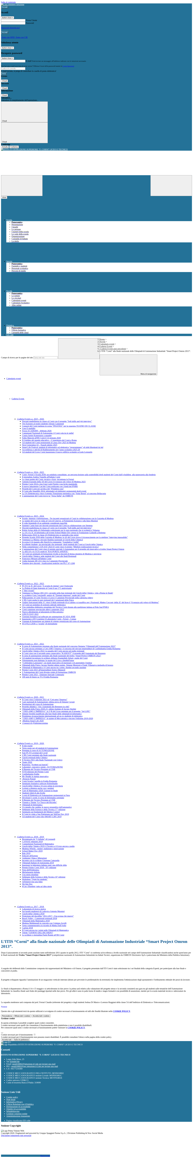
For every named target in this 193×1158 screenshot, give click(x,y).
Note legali (10, 1099)
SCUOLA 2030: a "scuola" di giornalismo (39, 624)
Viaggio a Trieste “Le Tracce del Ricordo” (39, 802)
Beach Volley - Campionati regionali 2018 (39, 918)
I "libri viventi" (28, 590)
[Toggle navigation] (22, 185)
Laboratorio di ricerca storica (34, 909)
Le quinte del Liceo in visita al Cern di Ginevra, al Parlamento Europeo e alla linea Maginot (60, 521)
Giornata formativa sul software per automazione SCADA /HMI (48, 616)
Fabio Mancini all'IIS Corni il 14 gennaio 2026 (41, 438)
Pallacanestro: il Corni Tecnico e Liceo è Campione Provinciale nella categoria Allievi (57, 598)
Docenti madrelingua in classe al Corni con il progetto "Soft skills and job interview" (57, 421)
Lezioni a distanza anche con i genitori (38, 788)
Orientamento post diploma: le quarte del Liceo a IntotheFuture (48, 660)
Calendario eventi (107, 344)
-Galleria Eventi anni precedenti (113, 349)
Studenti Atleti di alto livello (33, 793)
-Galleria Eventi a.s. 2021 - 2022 (30, 644)
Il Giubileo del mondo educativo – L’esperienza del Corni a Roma (49, 440)
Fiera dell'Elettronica (30, 870)
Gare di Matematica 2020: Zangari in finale (40, 790)
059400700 (14, 1061)
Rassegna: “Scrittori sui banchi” (35, 765)
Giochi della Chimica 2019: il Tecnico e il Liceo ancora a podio (48, 846)
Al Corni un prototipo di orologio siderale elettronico (44, 605)
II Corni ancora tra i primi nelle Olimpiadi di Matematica (45, 930)
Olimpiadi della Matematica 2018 (36, 921)
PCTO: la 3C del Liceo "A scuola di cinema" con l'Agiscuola (47, 586)
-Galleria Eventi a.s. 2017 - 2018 (30, 907)
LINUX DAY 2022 (30, 614)
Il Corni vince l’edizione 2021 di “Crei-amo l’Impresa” (44, 699)
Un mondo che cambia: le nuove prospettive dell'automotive (47, 807)
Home (102, 339)
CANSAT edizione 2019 (32, 841)
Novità (102, 342)
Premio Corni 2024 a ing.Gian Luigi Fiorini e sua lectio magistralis (49, 484)
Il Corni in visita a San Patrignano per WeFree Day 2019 (45, 814)
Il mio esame (27, 746)
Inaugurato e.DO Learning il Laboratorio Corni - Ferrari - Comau (49, 619)
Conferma (14, 147)
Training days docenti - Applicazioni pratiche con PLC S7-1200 (48, 563)
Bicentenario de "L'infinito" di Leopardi (38, 839)
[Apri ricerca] (171, 185)
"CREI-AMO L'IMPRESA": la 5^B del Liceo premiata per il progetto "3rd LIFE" (56, 711)
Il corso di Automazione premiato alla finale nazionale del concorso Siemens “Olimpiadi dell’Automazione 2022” (69, 646)
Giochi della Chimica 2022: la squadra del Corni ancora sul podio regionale (53, 651)
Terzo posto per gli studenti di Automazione (40, 748)
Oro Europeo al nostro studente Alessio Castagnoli (43, 424)
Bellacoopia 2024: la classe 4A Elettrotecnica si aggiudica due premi (50, 535)
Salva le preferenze (21, 1040)
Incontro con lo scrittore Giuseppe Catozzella (40, 860)
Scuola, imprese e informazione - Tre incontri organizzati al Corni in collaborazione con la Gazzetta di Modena (68, 518)
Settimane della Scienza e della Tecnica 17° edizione (43, 809)
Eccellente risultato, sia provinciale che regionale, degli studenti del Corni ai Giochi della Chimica (62, 544)
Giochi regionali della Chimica (34, 757)
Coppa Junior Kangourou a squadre (37, 435)
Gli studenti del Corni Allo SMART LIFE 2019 (41, 816)
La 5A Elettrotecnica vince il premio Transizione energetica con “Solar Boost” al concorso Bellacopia (64, 493)
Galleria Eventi (106, 346)
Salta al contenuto (8, 2)
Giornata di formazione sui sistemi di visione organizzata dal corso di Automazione (56, 621)
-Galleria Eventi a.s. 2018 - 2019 (30, 837)
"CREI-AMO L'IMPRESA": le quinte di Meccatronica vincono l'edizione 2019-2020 (57, 718)
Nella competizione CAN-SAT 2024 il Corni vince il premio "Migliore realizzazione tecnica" (60, 547)
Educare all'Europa (30, 856)
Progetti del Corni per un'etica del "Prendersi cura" (43, 489)
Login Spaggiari (68, 66)
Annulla (5, 147)
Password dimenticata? (10, 28)
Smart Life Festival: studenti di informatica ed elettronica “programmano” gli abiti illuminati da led (62, 447)
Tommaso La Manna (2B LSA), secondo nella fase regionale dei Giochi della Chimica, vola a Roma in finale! (67, 593)
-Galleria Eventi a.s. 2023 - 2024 (30, 516)
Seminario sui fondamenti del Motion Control (41, 812)
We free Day (27, 884)
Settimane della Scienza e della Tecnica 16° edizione (43, 877)
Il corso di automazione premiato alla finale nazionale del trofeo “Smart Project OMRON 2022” (61, 656)
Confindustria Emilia (30, 774)
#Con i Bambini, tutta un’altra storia (37, 886)
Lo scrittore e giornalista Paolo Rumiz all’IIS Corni (43, 935)
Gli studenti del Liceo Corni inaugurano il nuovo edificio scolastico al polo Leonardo (57, 452)
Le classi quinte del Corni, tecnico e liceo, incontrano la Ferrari (48, 479)
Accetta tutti (41, 1016)
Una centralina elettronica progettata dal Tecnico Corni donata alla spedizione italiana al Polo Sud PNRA (65, 607)
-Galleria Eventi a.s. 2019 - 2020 (30, 743)
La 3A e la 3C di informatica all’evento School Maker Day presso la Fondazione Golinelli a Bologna (63, 532)
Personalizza (7, 1016)
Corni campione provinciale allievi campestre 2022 (43, 609)
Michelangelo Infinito (31, 872)
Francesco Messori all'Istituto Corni (36, 558)
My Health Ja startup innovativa (35, 776)
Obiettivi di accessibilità (16, 1109)
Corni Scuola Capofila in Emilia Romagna (39, 781)
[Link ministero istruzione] (12, 4)
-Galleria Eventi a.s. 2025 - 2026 (30, 419)
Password (30, 23)
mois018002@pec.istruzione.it (34, 1066)
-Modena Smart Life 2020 (33, 721)
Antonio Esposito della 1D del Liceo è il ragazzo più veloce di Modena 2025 (54, 482)
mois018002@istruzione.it (33, 1064)
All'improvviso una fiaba (32, 882)
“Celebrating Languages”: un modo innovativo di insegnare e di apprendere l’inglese (57, 663)
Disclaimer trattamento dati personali (16, 1135)
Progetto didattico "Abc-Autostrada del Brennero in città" (46, 707)
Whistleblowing (12, 1111)
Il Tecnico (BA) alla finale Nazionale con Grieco (42, 760)
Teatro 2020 (27, 762)
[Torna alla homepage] (96, 149)
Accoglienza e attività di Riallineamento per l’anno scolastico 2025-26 (51, 450)
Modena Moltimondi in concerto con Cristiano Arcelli (44, 923)
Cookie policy (12, 1097)
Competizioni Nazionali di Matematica (38, 844)
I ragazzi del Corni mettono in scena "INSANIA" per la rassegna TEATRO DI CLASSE (59, 426)
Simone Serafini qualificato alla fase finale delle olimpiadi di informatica (52, 714)
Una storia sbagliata (30, 874)
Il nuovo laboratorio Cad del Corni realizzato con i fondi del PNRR (50, 486)
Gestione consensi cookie (16, 1114)
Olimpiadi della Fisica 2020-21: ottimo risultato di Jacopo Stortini (49, 709)
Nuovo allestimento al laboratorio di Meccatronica (42, 612)
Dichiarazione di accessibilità (18, 1107)
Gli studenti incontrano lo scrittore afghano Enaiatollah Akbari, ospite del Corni (55, 658)
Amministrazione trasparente (18, 1116)
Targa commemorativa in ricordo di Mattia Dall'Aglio (44, 925)
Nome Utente (31, 20)
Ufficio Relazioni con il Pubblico (20, 1104)
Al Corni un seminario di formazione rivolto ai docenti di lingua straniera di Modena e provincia (61, 554)
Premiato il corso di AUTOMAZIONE (38, 750)
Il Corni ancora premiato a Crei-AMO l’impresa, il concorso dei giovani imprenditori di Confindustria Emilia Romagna (71, 649)
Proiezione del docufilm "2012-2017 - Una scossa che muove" (48, 916)
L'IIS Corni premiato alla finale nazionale (39, 755)
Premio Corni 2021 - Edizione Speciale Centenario (43, 674)
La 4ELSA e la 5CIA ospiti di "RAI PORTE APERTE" (45, 551)
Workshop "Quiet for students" (35, 879)
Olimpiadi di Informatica (32, 805)
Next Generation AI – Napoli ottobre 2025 (39, 445)
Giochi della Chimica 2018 (33, 914)
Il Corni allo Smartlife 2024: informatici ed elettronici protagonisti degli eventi (54, 491)
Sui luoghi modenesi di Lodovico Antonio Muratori (43, 911)
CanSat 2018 (27, 928)
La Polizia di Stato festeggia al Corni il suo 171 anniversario (47, 588)
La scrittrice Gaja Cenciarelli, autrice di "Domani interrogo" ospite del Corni (53, 595)
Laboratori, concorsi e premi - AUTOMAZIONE (42, 767)
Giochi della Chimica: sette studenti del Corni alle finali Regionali (49, 556)
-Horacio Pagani (29, 779)
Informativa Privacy (14, 1102)
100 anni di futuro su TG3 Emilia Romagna (40, 677)
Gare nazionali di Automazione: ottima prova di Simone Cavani (48, 702)
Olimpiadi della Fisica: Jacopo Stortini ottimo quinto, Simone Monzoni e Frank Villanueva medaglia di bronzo (67, 665)
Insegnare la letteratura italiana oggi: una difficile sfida (44, 865)
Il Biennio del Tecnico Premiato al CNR (38, 769)
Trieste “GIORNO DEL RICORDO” (37, 932)
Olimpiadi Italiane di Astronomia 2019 (38, 863)
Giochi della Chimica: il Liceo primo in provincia (42, 786)
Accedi (4, 7)
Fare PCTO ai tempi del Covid (35, 753)
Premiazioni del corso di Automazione (38, 704)
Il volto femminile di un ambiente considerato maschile (44, 523)
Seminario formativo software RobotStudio (40, 783)
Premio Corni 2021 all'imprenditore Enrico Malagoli (43, 670)
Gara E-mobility (28, 428)
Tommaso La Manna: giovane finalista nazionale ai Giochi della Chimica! (52, 540)
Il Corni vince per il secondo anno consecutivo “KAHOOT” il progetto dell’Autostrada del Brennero (64, 653)
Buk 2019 (26, 853)
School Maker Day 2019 (32, 851)
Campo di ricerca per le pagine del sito (17, 357)
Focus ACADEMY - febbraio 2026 (36, 431)
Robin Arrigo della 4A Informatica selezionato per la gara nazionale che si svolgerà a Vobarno (61, 530)
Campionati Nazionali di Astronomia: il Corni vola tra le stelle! (48, 433)
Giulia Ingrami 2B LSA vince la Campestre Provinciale (45, 561)
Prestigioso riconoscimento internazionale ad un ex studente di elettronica (52, 716)
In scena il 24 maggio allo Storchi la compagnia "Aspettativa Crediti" (50, 542)
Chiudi (4, 81)
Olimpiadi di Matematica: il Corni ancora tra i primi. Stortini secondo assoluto (54, 667)
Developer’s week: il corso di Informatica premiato (43, 798)
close (4, 197)
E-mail (28, 61)
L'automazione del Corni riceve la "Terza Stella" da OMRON (47, 496)
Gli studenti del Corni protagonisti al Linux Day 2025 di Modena (49, 442)
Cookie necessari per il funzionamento (17, 1035)
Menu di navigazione (148, 374)
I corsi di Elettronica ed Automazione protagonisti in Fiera (46, 795)
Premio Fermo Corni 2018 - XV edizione (39, 867)
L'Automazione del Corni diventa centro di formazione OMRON (49, 672)
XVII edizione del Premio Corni (35, 772)
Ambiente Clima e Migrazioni (34, 858)
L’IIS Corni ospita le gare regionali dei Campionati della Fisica (48, 600)
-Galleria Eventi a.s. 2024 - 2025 (30, 472)
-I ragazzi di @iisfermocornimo (35, 723)
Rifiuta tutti (22, 1016)
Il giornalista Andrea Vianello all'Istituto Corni (41, 477)
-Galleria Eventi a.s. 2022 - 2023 (30, 583)
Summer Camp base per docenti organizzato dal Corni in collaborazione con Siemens (57, 525)
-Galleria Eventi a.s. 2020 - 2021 (30, 697)
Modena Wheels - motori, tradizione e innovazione (43, 849)
